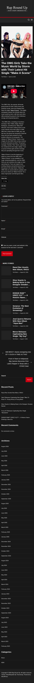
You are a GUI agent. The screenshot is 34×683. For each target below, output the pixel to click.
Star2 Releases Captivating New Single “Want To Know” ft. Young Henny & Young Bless (15, 398)
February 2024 (5, 589)
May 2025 (4, 517)
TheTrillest (4, 76)
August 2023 (5, 617)
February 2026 (5, 475)
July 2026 (4, 451)
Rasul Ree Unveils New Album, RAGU (12, 392)
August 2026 (5, 446)
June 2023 (4, 627)
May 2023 (4, 632)
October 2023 (5, 608)
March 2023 (4, 641)
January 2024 (5, 594)
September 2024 (6, 556)
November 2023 (6, 603)
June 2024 (4, 570)
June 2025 (4, 513)
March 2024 (4, 584)
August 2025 (5, 503)
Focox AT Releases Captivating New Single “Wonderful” (13, 411)
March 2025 (4, 527)
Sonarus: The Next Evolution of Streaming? (21, 308)
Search (3, 375)
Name (3, 220)
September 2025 (6, 498)
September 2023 (6, 613)
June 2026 (4, 456)
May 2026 (4, 460)
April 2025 (4, 522)
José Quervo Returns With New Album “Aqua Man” (22, 321)
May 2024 (4, 575)
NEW (2, 60)
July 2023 (4, 622)
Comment (4, 206)
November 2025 (6, 489)
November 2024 (6, 546)
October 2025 (5, 494)
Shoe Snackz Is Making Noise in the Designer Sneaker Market (17, 405)
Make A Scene (15, 110)
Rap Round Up (17, 7)
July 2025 (4, 508)
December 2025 (6, 484)
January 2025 (5, 537)
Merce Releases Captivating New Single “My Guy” (20, 334)
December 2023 (6, 598)
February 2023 (5, 646)
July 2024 (4, 565)
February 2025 (5, 532)
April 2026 (4, 465)
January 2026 (5, 479)
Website (3, 237)
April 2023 (4, 636)
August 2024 (5, 560)
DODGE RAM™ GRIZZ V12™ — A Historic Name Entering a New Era (15, 418)
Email (3, 229)
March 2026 (4, 470)
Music (3, 657)
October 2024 (5, 551)
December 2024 (6, 541)
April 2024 (4, 579)
